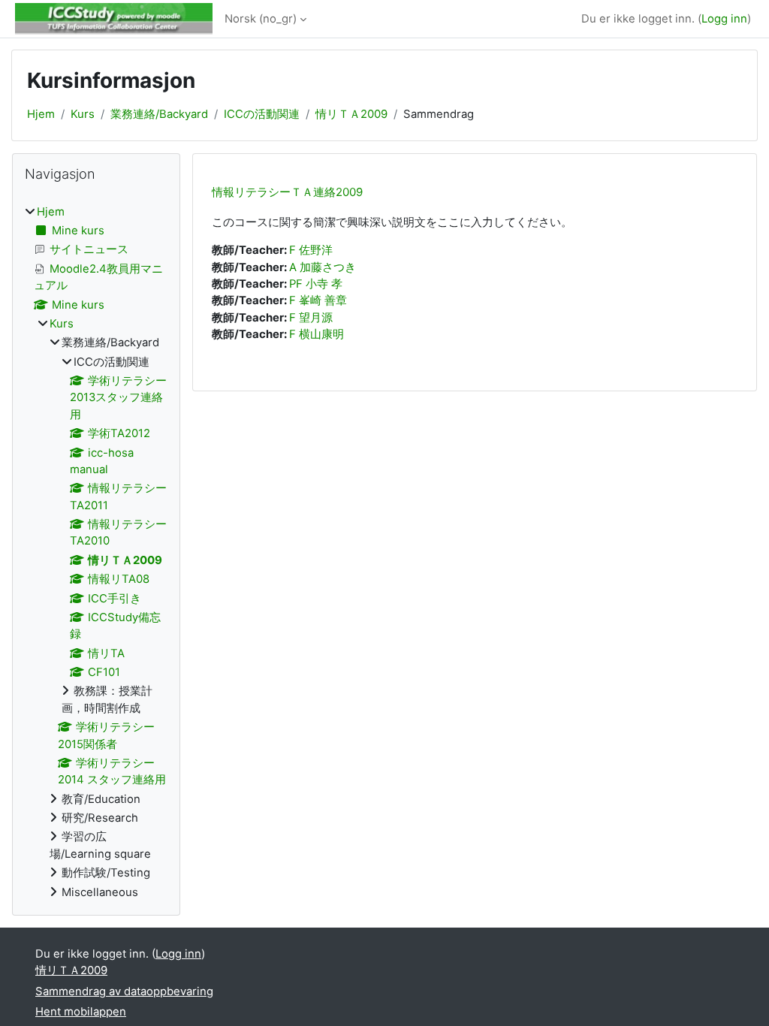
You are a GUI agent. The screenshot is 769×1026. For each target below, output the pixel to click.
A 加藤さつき (322, 267)
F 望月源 (311, 317)
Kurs (83, 114)
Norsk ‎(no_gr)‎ (261, 19)
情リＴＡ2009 (351, 114)
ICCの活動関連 (262, 114)
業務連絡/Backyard (159, 114)
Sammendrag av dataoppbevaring (124, 991)
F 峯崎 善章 (318, 300)
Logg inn (724, 19)
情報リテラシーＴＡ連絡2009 (287, 192)
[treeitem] (96, 552)
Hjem (41, 114)
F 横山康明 (316, 334)
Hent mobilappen (80, 1011)
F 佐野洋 (311, 250)
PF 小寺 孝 (315, 284)
